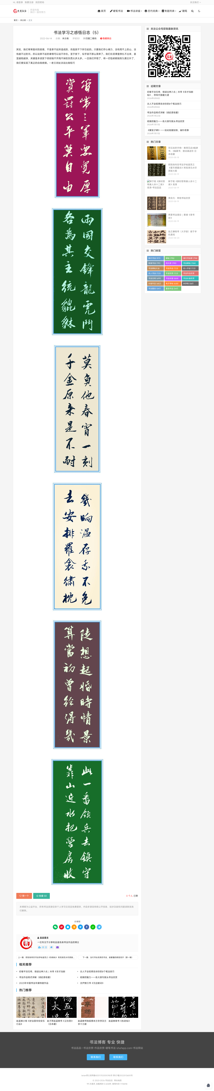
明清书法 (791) (154, 263)
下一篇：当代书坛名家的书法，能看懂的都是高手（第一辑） (108, 957)
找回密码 (39, 2)
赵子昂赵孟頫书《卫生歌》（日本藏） (60, 1022)
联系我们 (96, 1057)
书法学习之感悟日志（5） (77, 32)
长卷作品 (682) (154, 283)
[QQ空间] (74, 926)
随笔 (184, 11)
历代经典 (153, 11)
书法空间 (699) (154, 278)
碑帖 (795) (170, 258)
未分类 (23, 20)
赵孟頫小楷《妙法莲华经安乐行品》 (30, 1022)
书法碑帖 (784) (189, 263)
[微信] (55, 926)
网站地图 (118, 1080)
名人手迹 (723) (189, 268)
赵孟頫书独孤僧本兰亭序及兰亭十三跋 (92, 1022)
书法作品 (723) (172, 268)
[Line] (92, 926)
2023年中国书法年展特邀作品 (33, 983)
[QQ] (67, 926)
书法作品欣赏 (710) (188, 274)
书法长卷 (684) (172, 278)
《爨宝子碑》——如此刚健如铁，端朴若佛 (168, 130)
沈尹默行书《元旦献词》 (92, 983)
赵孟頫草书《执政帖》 (119, 1020)
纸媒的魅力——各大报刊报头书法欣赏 (98, 977)
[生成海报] (99, 926)
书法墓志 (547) (154, 288)
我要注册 (29, 2)
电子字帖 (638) (172, 283)
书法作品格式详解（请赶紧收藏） (35, 977)
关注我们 (194, 2)
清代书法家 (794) (190, 258)
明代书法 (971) (154, 258)
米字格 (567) (188, 283)
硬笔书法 (118, 11)
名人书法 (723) (154, 273)
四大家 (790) (171, 263)
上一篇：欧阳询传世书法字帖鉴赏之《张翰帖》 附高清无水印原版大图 (47, 957)
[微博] (61, 926)
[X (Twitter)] (80, 926)
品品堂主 (44, 937)
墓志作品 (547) (172, 288)
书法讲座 (135, 11)
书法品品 (20, 10)
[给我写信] (57, 947)
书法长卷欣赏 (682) (188, 279)
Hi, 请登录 (18, 2)
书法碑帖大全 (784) (154, 269)
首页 (103, 11)
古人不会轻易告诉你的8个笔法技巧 (97, 971)
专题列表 (169, 11)
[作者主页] (51, 947)
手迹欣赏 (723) (172, 273)
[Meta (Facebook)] (86, 926)
